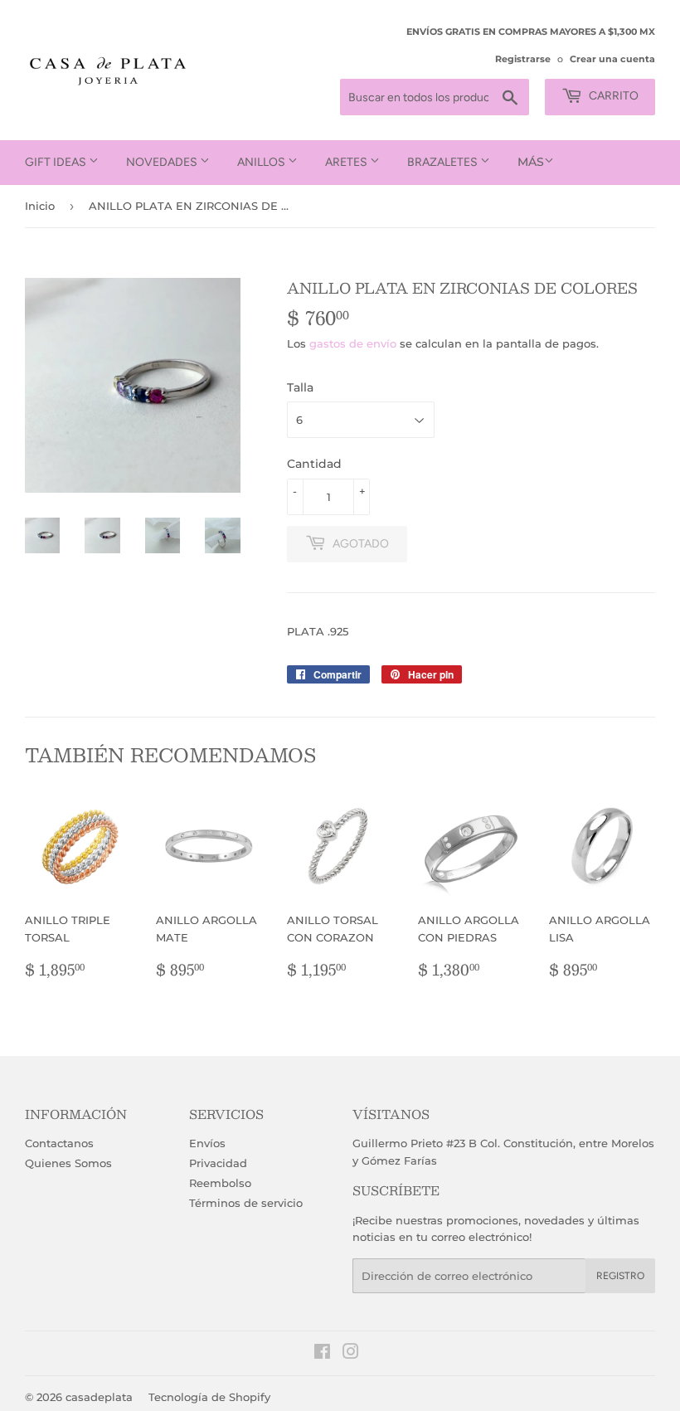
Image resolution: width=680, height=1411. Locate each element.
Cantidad (314, 463)
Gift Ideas (57, 162)
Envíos (207, 1143)
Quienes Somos (68, 1163)
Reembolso (220, 1183)
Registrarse (523, 59)
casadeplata (99, 1397)
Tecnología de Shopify (209, 1397)
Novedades (163, 162)
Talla (300, 387)
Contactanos (59, 1143)
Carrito (612, 96)
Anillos (262, 162)
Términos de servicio (246, 1202)
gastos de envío (352, 343)
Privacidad (218, 1163)
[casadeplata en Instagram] (350, 1353)
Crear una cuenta (612, 59)
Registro (620, 1276)
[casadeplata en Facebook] (322, 1353)
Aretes (347, 162)
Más (530, 161)
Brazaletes (443, 162)
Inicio (40, 205)
